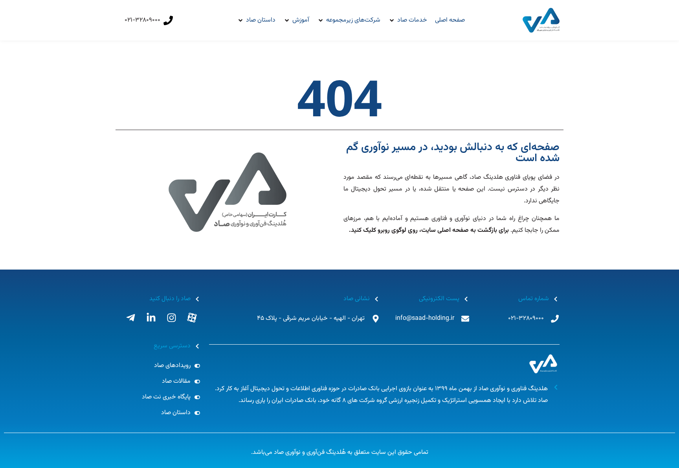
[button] (407, 20)
